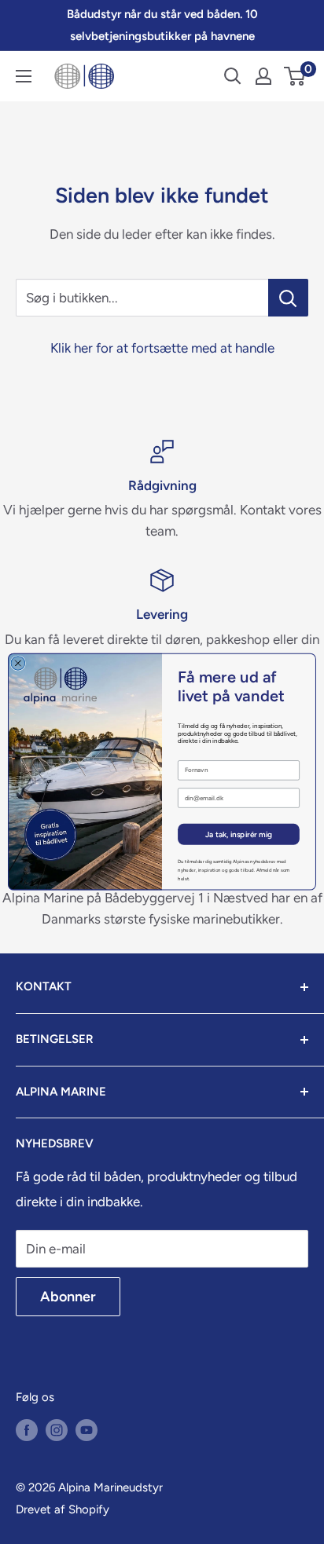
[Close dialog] (18, 664)
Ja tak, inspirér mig (238, 834)
